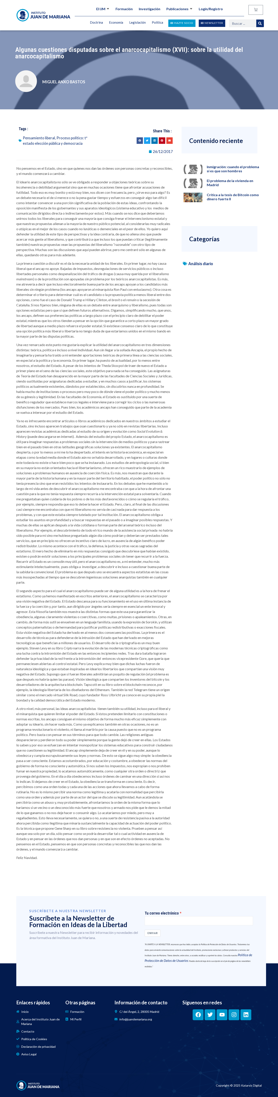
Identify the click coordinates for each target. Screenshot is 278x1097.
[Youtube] (222, 1014)
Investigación (149, 9)
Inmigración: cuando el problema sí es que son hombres (233, 169)
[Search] (260, 23)
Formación (124, 9)
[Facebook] (198, 1014)
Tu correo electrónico (162, 913)
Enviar (152, 933)
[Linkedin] (245, 1014)
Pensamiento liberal (39, 138)
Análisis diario (200, 263)
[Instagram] (233, 1014)
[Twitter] (210, 1014)
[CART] (255, 10)
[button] (140, 140)
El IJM (100, 9)
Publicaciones (177, 9)
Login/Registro (211, 9)
